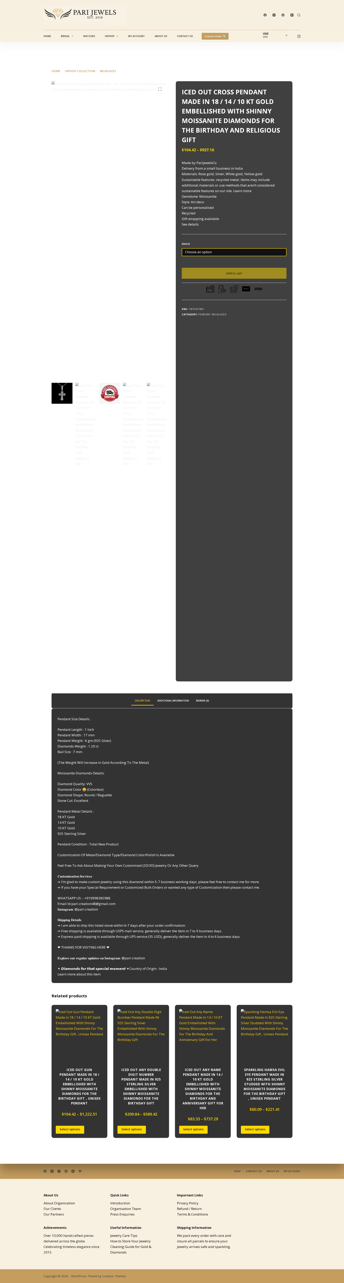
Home (47, 36)
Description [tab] (142, 700)
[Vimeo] (79, 1171)
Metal (186, 244)
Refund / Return (189, 1208)
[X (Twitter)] (52, 1171)
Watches (89, 36)
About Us (161, 36)
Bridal (65, 36)
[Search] (298, 15)
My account (136, 36)
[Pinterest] (282, 15)
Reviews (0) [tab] (202, 700)
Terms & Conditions (192, 1214)
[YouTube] (291, 15)
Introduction (120, 1203)
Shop (237, 1171)
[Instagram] (274, 15)
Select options (70, 1129)
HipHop (109, 36)
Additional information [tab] (173, 700)
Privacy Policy (187, 1203)
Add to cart (234, 273)
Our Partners (54, 1214)
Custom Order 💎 (215, 36)
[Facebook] (265, 15)
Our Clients (52, 1208)
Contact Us (185, 36)
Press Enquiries (122, 1214)
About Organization (59, 1203)
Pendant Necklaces (212, 314)
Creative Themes (114, 1276)
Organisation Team (125, 1208)
